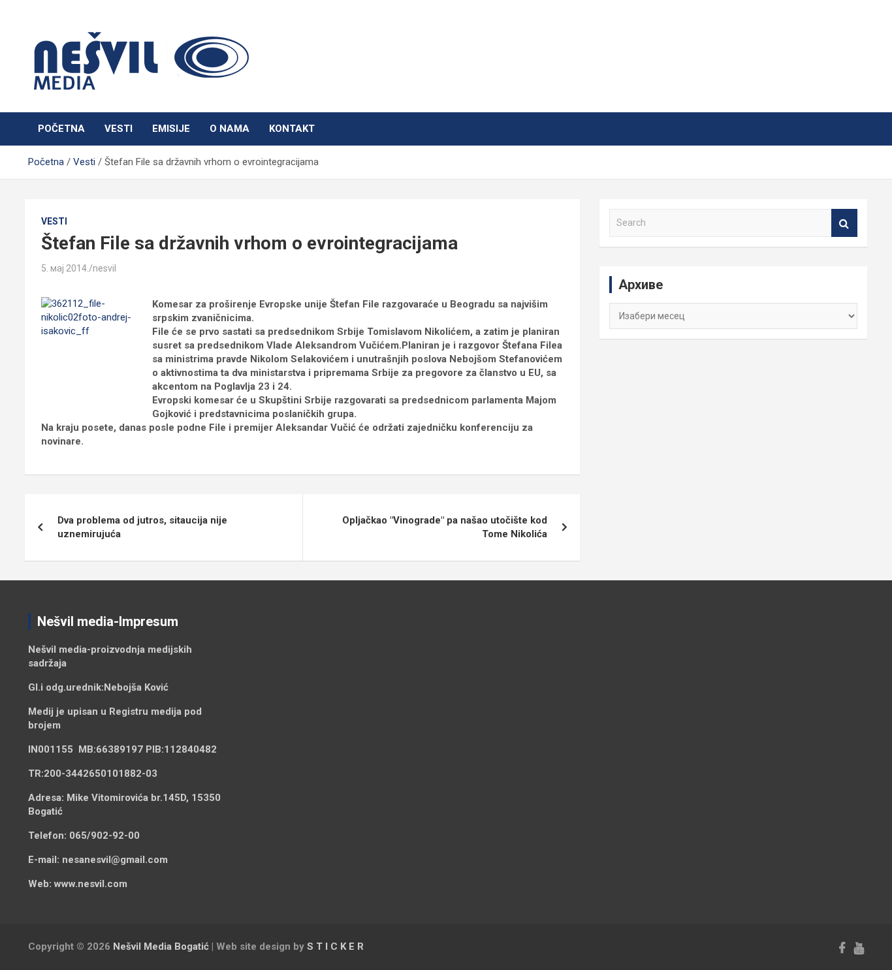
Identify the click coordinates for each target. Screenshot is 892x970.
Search (844, 223)
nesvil (104, 268)
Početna (61, 128)
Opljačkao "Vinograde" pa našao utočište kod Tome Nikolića (444, 527)
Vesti (118, 128)
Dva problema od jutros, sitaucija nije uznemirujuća (142, 527)
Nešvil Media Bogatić (161, 946)
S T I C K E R (335, 946)
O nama (229, 128)
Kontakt (292, 128)
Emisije (171, 128)
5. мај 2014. (65, 268)
